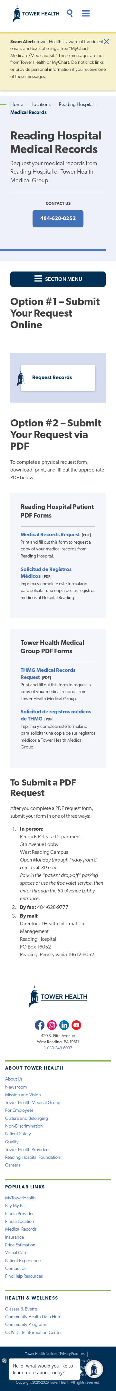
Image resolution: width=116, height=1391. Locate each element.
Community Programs (26, 1324)
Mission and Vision (23, 1095)
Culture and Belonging (26, 1118)
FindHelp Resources (24, 1276)
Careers (12, 1165)
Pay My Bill (15, 1206)
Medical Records (21, 1229)
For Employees (19, 1110)
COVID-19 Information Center (33, 1332)
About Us (14, 1079)
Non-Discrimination (24, 1126)
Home (16, 104)
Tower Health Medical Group (32, 1102)
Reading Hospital (76, 104)
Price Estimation (20, 1245)
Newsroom (16, 1087)
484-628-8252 (58, 218)
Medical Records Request (50, 535)
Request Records (52, 377)
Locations (41, 104)
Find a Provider (19, 1214)
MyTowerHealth (20, 1198)
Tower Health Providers (27, 1150)
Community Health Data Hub (32, 1317)
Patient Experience (23, 1261)
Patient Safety (18, 1134)
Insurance (14, 1237)
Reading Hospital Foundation (32, 1157)
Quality (12, 1142)
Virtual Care (16, 1253)
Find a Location (19, 1221)
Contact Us (15, 1268)
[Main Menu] (84, 14)
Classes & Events (21, 1309)
